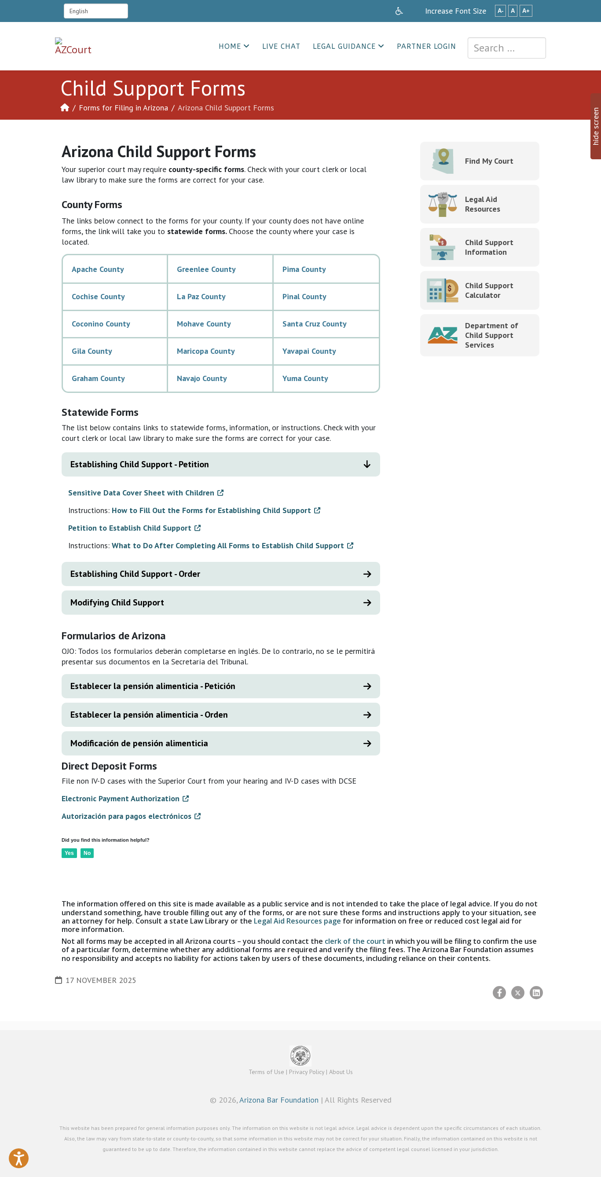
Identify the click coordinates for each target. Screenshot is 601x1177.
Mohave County (204, 324)
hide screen (595, 126)
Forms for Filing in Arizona (123, 108)
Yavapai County (309, 351)
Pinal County (304, 296)
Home (230, 46)
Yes (69, 853)
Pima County (304, 269)
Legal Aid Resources (482, 204)
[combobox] (507, 48)
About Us (341, 1072)
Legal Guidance (344, 46)
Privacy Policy (306, 1072)
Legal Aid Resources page (297, 921)
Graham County (98, 378)
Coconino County (101, 324)
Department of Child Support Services (491, 335)
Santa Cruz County (314, 324)
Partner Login (426, 46)
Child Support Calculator (489, 290)
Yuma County (305, 378)
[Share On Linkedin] (536, 992)
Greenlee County (206, 269)
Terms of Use (266, 1072)
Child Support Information (489, 247)
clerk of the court (355, 941)
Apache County (98, 269)
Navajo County (202, 378)
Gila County (92, 351)
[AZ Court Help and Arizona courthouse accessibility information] (399, 11)
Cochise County (98, 296)
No (87, 853)
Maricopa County (206, 351)
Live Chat (281, 46)
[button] (19, 1158)
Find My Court (489, 161)
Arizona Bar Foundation (279, 1100)
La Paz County (201, 296)
